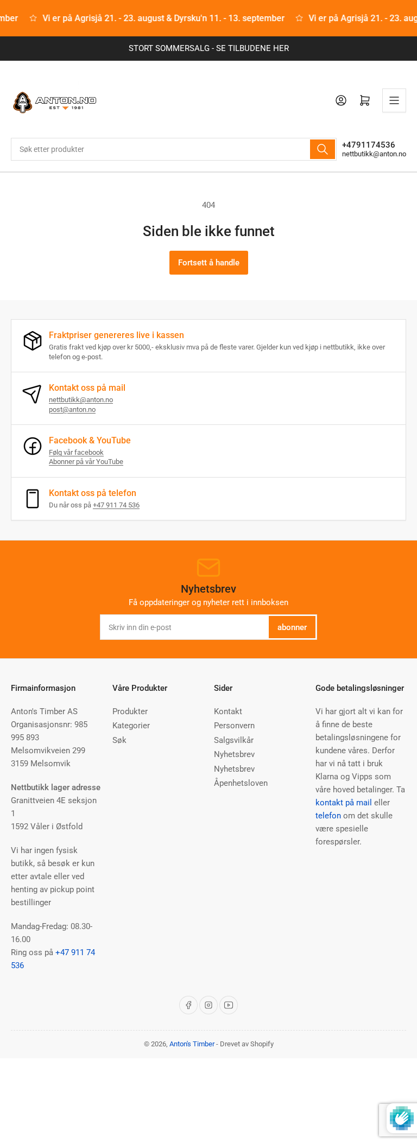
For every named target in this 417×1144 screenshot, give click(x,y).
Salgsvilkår (234, 740)
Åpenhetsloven (241, 783)
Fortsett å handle (208, 263)
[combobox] (174, 149)
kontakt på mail (343, 803)
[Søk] (322, 149)
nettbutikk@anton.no (374, 154)
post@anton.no (72, 409)
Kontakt (228, 711)
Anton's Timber (191, 1044)
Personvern (234, 725)
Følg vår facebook (76, 452)
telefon (328, 816)
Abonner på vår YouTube (86, 461)
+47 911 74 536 (116, 505)
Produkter (130, 711)
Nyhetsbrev (234, 754)
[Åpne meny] (394, 100)
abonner (292, 627)
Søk (119, 740)
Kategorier (131, 725)
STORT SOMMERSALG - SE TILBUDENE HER (209, 48)
